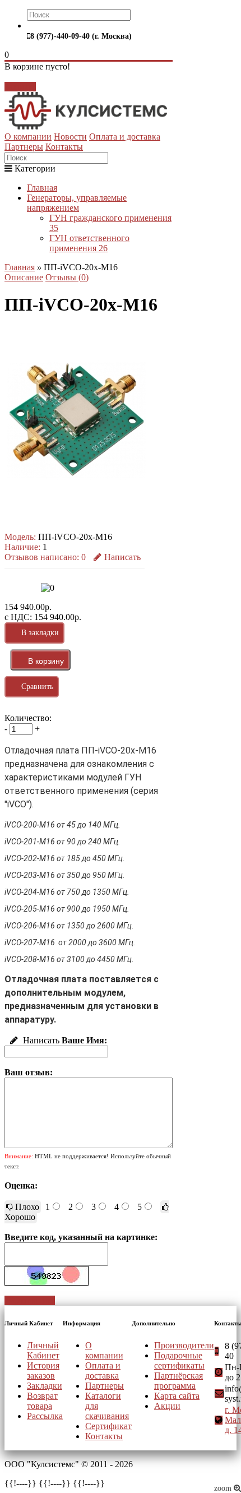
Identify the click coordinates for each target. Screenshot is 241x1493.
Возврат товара (42, 1401)
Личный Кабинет (43, 1350)
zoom (224, 1488)
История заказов (43, 1370)
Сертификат (108, 1426)
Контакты (64, 146)
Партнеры (23, 146)
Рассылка (45, 1416)
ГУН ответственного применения (89, 243)
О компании (28, 136)
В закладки (40, 632)
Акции (167, 1406)
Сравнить (37, 686)
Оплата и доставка (124, 136)
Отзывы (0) (67, 277)
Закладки (44, 1385)
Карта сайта (177, 1395)
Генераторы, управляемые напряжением (77, 202)
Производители (184, 1345)
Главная (42, 187)
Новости (70, 136)
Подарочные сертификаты (179, 1360)
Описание (23, 277)
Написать (122, 557)
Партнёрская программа (178, 1380)
